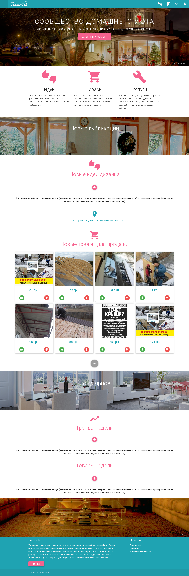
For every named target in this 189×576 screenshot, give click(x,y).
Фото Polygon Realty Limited (178, 407)
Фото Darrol (184, 534)
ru (36, 563)
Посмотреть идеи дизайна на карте (94, 220)
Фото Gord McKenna (181, 63)
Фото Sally (184, 152)
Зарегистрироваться (94, 36)
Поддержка (135, 545)
